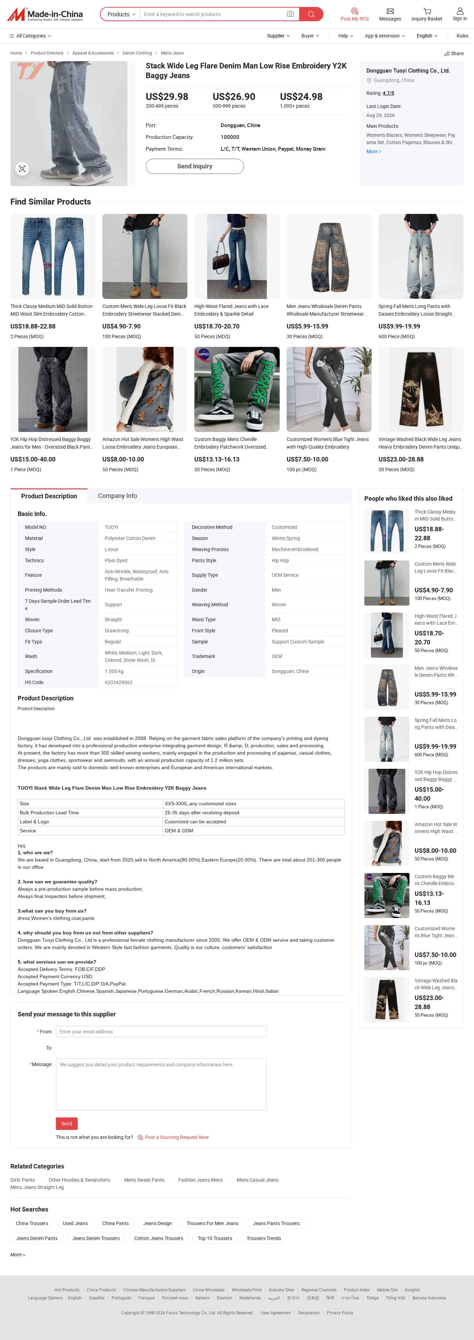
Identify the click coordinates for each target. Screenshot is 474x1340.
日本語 (313, 1297)
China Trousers (32, 1223)
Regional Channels (319, 1289)
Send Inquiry (194, 166)
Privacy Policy (340, 1312)
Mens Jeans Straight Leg (37, 1187)
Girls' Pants (22, 1179)
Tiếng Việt (395, 1297)
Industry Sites (281, 1289)
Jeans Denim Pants (37, 1238)
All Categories (31, 35)
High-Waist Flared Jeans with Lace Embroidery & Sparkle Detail (436, 619)
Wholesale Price (247, 1289)
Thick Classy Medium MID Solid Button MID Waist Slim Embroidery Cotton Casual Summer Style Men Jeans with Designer (436, 515)
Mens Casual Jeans (258, 1179)
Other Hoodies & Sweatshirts (79, 1179)
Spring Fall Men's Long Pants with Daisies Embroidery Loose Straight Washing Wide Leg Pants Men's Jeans (436, 724)
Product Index (357, 1289)
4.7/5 (388, 93)
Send (66, 1123)
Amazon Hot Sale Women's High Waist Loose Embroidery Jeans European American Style (436, 828)
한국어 (293, 1297)
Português (121, 1297)
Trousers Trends (264, 1238)
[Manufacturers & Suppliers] (45, 14)
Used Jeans (75, 1223)
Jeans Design (157, 1223)
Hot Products (66, 1289)
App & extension (382, 35)
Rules (462, 35)
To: (49, 1047)
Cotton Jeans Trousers (158, 1238)
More (372, 151)
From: (44, 1031)
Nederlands (250, 1297)
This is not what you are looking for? (94, 1137)
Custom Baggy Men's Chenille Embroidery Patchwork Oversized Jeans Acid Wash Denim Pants (436, 880)
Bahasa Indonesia (429, 1297)
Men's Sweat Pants (144, 1179)
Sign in (460, 18)
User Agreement (276, 1312)
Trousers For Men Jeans (212, 1223)
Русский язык (175, 1297)
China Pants (115, 1223)
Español (96, 1297)
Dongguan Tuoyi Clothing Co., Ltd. (408, 70)
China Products (101, 1289)
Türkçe (372, 1297)
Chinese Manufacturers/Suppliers (154, 1289)
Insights (412, 1289)
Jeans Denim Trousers (96, 1238)
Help (343, 35)
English (75, 1297)
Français (146, 1297)
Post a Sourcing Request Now (173, 1137)
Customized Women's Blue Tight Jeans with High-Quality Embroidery (436, 932)
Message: (41, 1064)
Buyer (308, 35)
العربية (274, 1297)
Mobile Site (387, 1289)
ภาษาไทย (350, 1297)
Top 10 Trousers (215, 1238)
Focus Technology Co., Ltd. (191, 1312)
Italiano (202, 1297)
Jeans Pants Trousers (276, 1223)
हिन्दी (330, 1297)
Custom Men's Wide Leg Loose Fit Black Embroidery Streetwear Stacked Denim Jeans (436, 567)
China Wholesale (209, 1289)
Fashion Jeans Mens (200, 1179)
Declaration (309, 1312)
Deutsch (224, 1297)
